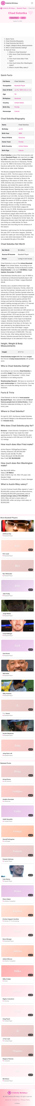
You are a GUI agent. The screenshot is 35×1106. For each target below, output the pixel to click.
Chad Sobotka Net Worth (15, 43)
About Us (8, 1100)
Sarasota (17, 98)
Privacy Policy (25, 1100)
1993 (21, 90)
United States (19, 103)
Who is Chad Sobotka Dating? (16, 48)
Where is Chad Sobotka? (18, 52)
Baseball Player (22, 8)
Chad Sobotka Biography (15, 41)
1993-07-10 (27, 90)
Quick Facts (10, 39)
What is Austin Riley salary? (18, 67)
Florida (16, 107)
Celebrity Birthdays (11, 3)
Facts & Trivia (10, 50)
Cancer (17, 111)
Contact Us (16, 1100)
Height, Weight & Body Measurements (19, 45)
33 (15, 94)
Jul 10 (16, 90)
